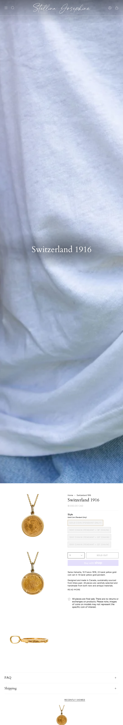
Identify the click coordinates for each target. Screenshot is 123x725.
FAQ (7, 678)
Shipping (10, 688)
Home (70, 495)
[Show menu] (6, 8)
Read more (74, 589)
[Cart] (116, 8)
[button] (12, 8)
